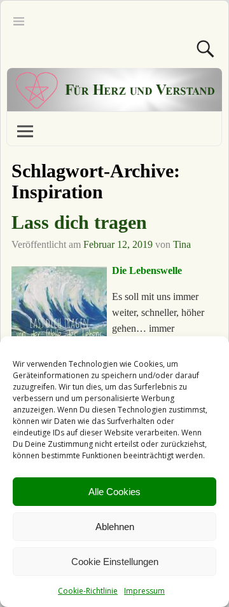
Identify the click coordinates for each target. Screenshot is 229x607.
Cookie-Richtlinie (88, 590)
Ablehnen (114, 526)
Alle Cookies (114, 491)
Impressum (144, 590)
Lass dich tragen (79, 222)
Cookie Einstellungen (114, 561)
